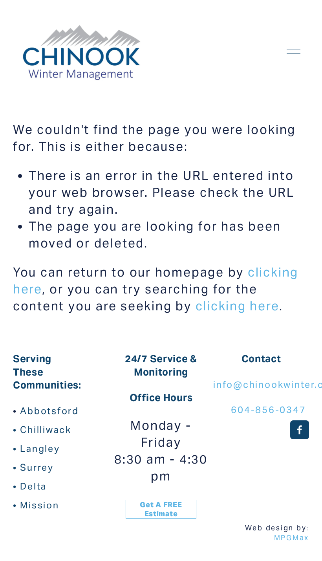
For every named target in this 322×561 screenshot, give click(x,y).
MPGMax (291, 537)
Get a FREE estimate (161, 509)
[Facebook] (299, 429)
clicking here (237, 306)
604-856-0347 (270, 409)
